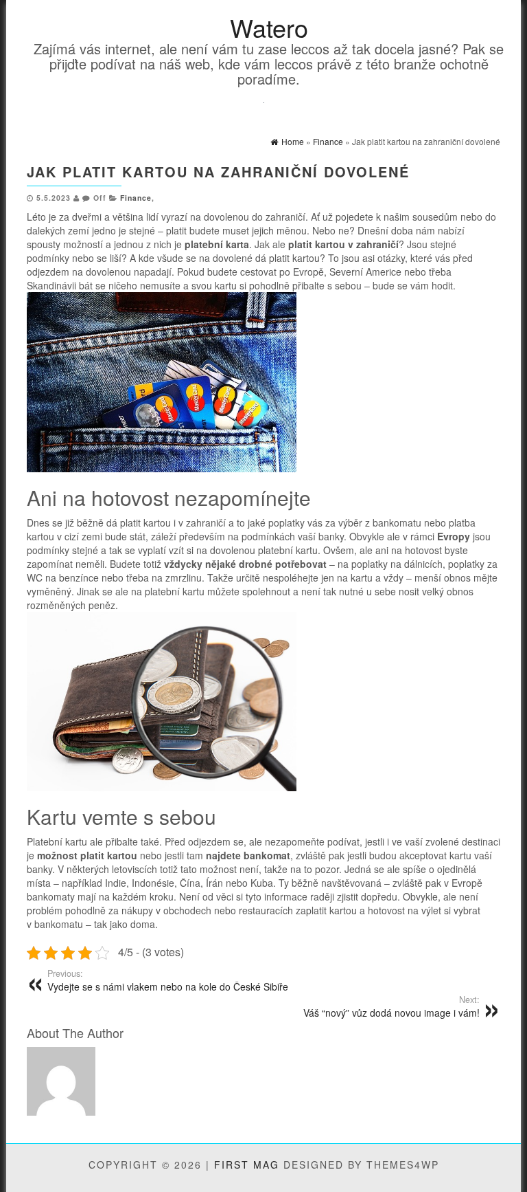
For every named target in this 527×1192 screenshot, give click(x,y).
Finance (136, 197)
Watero (269, 27)
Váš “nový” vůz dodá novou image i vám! (391, 1006)
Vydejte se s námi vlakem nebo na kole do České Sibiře (167, 980)
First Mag (246, 1164)
